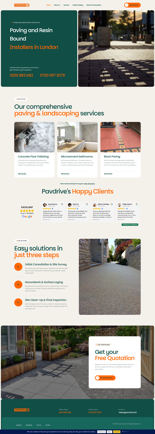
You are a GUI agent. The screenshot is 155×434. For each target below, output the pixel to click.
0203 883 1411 (21, 75)
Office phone (63, 410)
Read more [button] (46, 219)
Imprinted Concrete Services (73, 158)
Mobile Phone (93, 410)
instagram (29, 425)
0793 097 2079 (52, 75)
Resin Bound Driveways (118, 156)
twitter (38, 425)
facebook (19, 425)
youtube (47, 425)
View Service (22, 174)
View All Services (89, 184)
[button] (139, 212)
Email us (122, 410)
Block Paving (26, 156)
